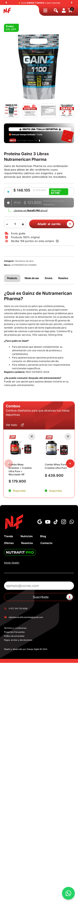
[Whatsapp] (71, 521)
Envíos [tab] (48, 278)
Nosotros (27, 543)
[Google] (39, 521)
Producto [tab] (12, 278)
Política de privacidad (14, 636)
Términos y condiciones (15, 628)
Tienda (8, 536)
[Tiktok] (55, 521)
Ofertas (9, 543)
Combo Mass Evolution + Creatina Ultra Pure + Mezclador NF (20, 469)
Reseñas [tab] (63, 278)
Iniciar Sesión (11, 562)
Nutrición (27, 536)
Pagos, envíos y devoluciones (18, 640)
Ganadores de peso (24, 261)
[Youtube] (47, 521)
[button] (31, 436)
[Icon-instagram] (63, 521)
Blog (43, 536)
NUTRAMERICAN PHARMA (24, 265)
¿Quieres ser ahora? (30, 210)
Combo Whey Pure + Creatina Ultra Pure (56, 466)
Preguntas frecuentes (14, 632)
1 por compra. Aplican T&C (27, 140)
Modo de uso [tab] (32, 278)
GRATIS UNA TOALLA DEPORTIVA (40, 129)
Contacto (46, 543)
